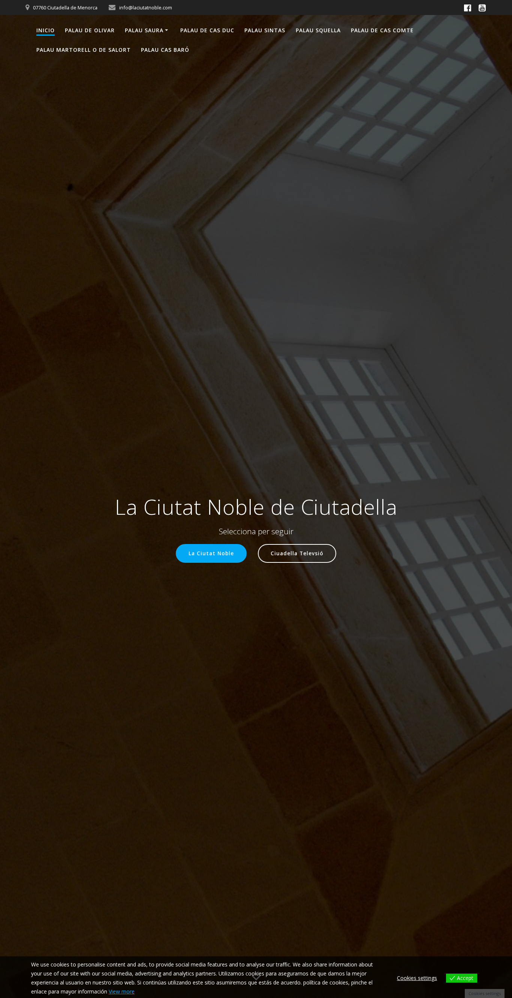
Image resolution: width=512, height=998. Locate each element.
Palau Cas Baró (165, 49)
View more (122, 991)
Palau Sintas (264, 30)
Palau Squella (318, 30)
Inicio (45, 30)
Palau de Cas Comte (382, 30)
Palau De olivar (90, 30)
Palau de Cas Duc (207, 30)
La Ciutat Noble (211, 553)
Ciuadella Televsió (297, 553)
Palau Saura (144, 30)
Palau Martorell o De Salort (83, 49)
